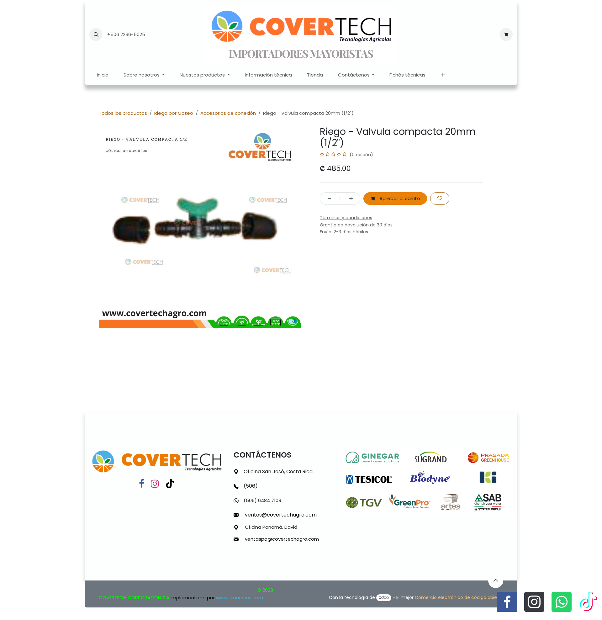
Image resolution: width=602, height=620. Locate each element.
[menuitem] (102, 75)
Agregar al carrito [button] (399, 198)
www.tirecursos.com (239, 597)
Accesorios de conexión (228, 113)
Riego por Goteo (173, 113)
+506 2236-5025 (126, 34)
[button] (96, 34)
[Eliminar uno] (327, 199)
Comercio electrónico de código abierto (459, 597)
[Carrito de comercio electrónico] (506, 34)
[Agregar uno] (353, 199)
